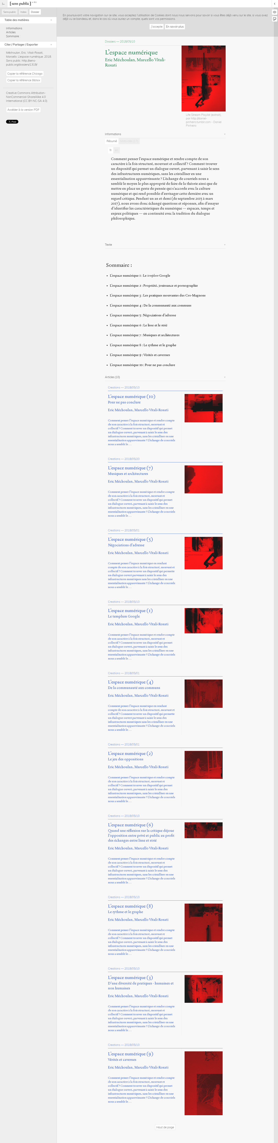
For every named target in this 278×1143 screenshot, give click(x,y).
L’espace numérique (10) (131, 396)
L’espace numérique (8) (130, 906)
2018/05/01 (132, 530)
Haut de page (165, 1127)
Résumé (112, 141)
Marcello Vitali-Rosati (151, 410)
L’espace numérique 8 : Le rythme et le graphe (143, 345)
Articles (11, 32)
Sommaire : (13, 36)
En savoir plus (175, 26)
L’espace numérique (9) (130, 1054)
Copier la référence (24, 73)
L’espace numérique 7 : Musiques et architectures (144, 335)
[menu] (3, 3)
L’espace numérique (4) (130, 682)
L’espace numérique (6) (130, 825)
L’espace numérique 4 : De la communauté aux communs (150, 305)
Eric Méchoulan (120, 60)
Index (23, 11)
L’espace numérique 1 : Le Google (140, 276)
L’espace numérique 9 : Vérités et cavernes (140, 355)
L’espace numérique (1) (130, 610)
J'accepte (156, 26)
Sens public (9, 11)
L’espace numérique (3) (130, 977)
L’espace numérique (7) (130, 468)
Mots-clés (129, 141)
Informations (14, 28)
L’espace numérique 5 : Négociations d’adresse (143, 315)
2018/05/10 (132, 387)
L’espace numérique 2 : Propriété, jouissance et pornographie (154, 286)
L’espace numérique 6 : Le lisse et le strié (138, 325)
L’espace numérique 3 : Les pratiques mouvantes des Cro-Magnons (158, 295)
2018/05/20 (132, 459)
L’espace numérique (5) (130, 539)
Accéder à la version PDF (23, 109)
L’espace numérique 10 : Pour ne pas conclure (142, 365)
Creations (114, 387)
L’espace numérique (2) (130, 753)
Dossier (35, 11)
